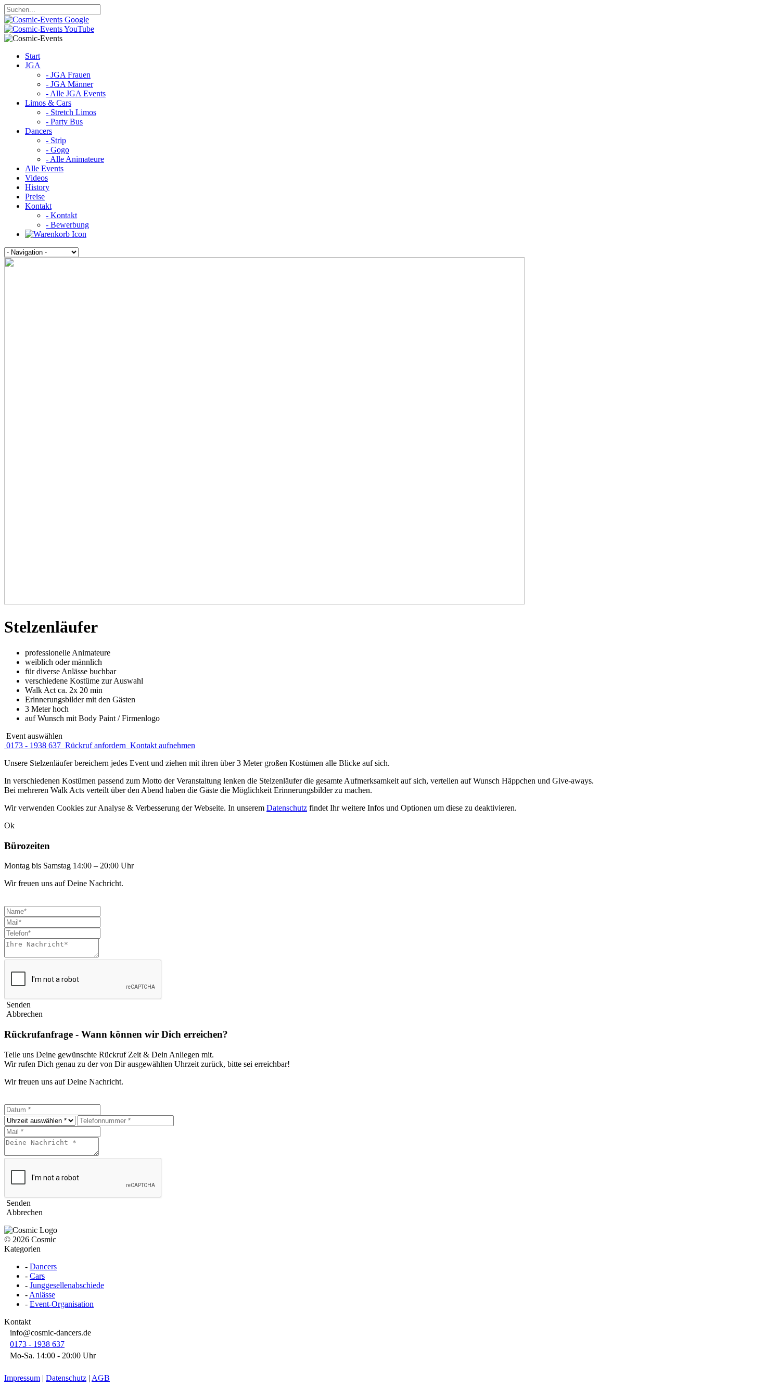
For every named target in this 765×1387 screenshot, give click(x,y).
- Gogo (57, 149)
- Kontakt (61, 215)
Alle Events (44, 168)
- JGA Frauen (68, 74)
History (37, 187)
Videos (36, 177)
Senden (17, 1004)
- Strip (56, 140)
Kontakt (38, 205)
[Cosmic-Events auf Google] (46, 19)
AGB (101, 1377)
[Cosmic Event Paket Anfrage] (55, 234)
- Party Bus (64, 121)
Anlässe (42, 1294)
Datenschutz (286, 807)
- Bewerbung (67, 224)
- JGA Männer (69, 84)
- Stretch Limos (71, 112)
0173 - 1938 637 (33, 745)
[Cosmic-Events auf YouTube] (49, 28)
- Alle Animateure (75, 159)
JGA (33, 65)
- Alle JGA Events (76, 93)
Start (32, 56)
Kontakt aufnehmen (161, 745)
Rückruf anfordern (95, 745)
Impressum (22, 1377)
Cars (37, 1275)
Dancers (38, 131)
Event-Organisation (62, 1304)
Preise (35, 196)
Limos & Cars (48, 102)
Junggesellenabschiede (67, 1285)
